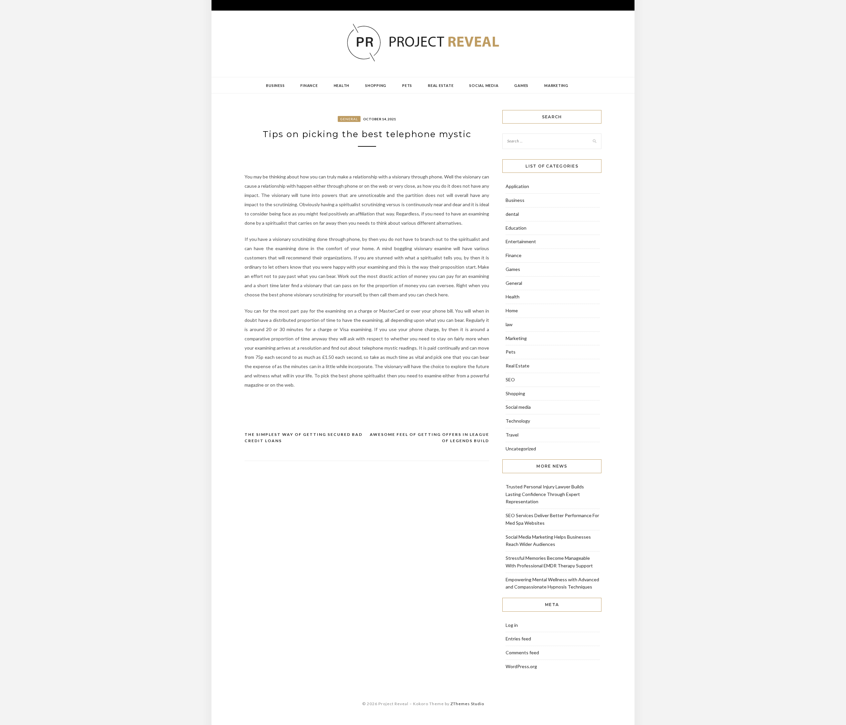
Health (342, 85)
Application (517, 186)
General (349, 119)
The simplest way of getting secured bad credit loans (304, 437)
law (509, 324)
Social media (483, 85)
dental (512, 214)
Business (275, 85)
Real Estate (440, 85)
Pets (407, 85)
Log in (512, 625)
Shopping (375, 85)
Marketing (556, 85)
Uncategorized (521, 448)
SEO (510, 379)
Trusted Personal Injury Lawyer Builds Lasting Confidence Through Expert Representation (545, 494)
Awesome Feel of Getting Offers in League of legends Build (429, 437)
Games (521, 85)
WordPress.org (521, 666)
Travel (512, 435)
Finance (309, 85)
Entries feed (518, 638)
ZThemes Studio (467, 703)
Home (512, 310)
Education (516, 228)
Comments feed (522, 652)
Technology (518, 421)
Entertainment (521, 241)
